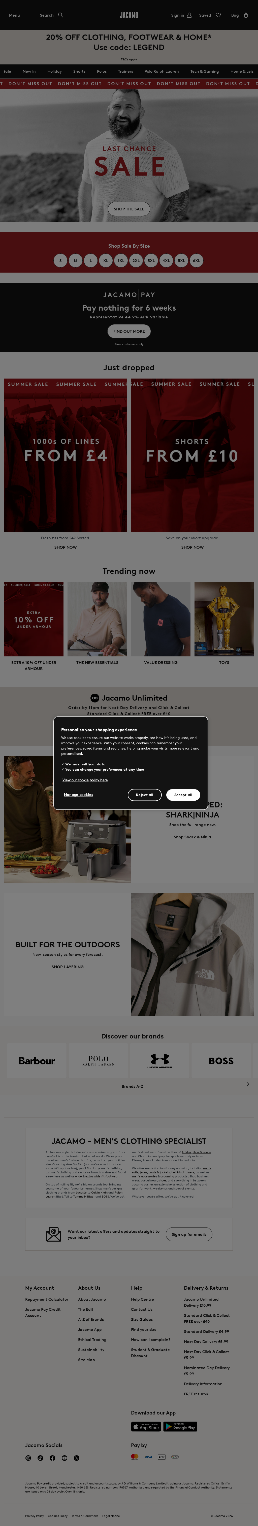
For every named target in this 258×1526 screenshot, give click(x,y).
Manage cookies (78, 794)
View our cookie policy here (85, 780)
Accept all (183, 795)
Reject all (144, 795)
